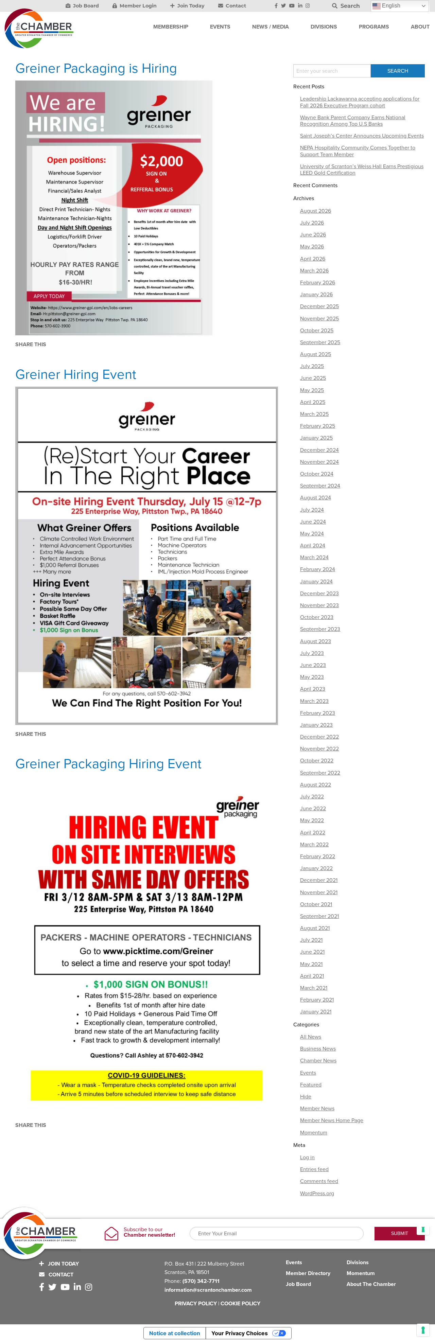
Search (349, 6)
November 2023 (319, 605)
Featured (310, 1084)
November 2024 (319, 462)
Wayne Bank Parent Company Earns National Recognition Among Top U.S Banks (352, 120)
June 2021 (312, 952)
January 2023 (316, 725)
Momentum (313, 1132)
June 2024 (313, 521)
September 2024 (320, 485)
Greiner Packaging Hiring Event (108, 764)
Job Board (85, 6)
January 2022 (316, 868)
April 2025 (312, 402)
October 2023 (316, 617)
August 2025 (315, 354)
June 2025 (313, 378)
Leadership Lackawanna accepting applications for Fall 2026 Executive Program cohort (359, 102)
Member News (317, 1108)
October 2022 (316, 760)
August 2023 (315, 641)
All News (310, 1037)
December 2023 (319, 593)
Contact (235, 6)
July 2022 (312, 796)
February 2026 (317, 282)
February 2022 (317, 856)
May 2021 (311, 964)
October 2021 (316, 904)
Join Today (190, 6)
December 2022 (319, 737)
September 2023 (320, 629)
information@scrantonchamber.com (208, 1290)
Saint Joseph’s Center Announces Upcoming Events (362, 136)
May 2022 (312, 820)
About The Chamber (371, 1284)
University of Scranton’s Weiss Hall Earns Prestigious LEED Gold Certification (361, 169)
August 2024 (315, 497)
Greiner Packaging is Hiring (96, 68)
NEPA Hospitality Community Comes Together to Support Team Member (357, 151)
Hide (305, 1096)
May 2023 (312, 677)
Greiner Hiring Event (75, 374)
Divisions (358, 1262)
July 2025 (312, 366)
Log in (307, 1157)
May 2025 (312, 390)
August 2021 (315, 928)
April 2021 (312, 976)
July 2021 (311, 940)
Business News (318, 1048)
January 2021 (315, 1011)
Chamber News (318, 1060)
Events (308, 1073)
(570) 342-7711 (201, 1281)
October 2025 (316, 330)
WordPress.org (317, 1193)
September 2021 (319, 916)
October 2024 (316, 474)
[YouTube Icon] (292, 6)
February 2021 (317, 999)
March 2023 (314, 701)
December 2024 (319, 450)
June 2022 (313, 808)
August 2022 (315, 784)
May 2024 (312, 533)
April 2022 (312, 832)
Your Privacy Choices (239, 1333)
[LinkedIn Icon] (300, 6)
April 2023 (312, 689)
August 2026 (315, 211)
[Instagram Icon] (308, 6)
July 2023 (312, 653)
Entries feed (314, 1169)
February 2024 (317, 569)
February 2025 (317, 426)
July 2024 (312, 510)
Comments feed (319, 1181)
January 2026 (316, 294)
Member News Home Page (331, 1120)
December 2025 (319, 306)
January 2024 (316, 581)
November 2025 (319, 318)
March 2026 (314, 270)
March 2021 (313, 988)
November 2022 (319, 748)
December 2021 (318, 880)
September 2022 (320, 773)
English (390, 5)
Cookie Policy (240, 1303)
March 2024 (314, 557)
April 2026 (312, 258)
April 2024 (312, 545)
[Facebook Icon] (276, 6)
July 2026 (312, 222)
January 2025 (316, 438)
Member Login (137, 6)
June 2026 (313, 234)
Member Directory (308, 1273)
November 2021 (318, 892)
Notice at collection (174, 1333)
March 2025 (314, 414)
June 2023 (313, 665)
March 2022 (314, 844)
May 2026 (312, 246)
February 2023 (317, 713)
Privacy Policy (196, 1303)
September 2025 (320, 342)
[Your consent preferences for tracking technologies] (423, 1330)
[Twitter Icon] (283, 6)
